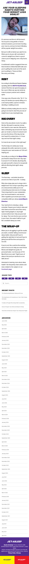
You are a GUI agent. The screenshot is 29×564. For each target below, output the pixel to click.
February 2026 (5, 336)
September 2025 (6, 356)
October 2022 (5, 465)
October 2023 (5, 434)
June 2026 (4, 321)
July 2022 (4, 477)
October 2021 (5, 512)
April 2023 (4, 442)
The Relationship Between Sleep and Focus (12, 293)
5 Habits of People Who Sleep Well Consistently (13, 303)
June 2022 (4, 481)
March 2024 (5, 414)
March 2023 (5, 445)
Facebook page (6, 269)
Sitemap (18, 553)
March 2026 (5, 332)
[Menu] (27, 2)
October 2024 (5, 387)
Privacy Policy (12, 553)
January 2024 (5, 422)
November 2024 (6, 383)
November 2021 (6, 508)
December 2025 (6, 344)
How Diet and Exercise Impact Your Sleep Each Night (14, 310)
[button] (5, 278)
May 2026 (4, 324)
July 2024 (4, 399)
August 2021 (5, 520)
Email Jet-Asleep (8, 545)
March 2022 (5, 492)
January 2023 (5, 453)
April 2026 (4, 328)
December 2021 (6, 504)
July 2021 (4, 523)
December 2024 (6, 379)
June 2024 (4, 403)
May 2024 (4, 406)
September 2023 (6, 438)
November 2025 (6, 348)
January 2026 (5, 340)
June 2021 (4, 527)
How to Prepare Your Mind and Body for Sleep (13, 306)
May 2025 (4, 367)
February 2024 (5, 418)
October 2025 (5, 352)
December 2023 (6, 426)
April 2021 (4, 535)
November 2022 (6, 461)
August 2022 (5, 473)
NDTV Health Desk (19, 86)
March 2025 (5, 375)
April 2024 (4, 410)
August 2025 (5, 360)
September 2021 (6, 516)
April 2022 (4, 488)
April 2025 (4, 371)
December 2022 (6, 457)
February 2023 (5, 449)
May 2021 (4, 531)
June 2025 (4, 363)
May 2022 (4, 484)
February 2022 (5, 496)
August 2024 (5, 395)
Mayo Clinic (23, 156)
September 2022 (6, 469)
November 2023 (6, 430)
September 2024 (6, 391)
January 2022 (5, 500)
